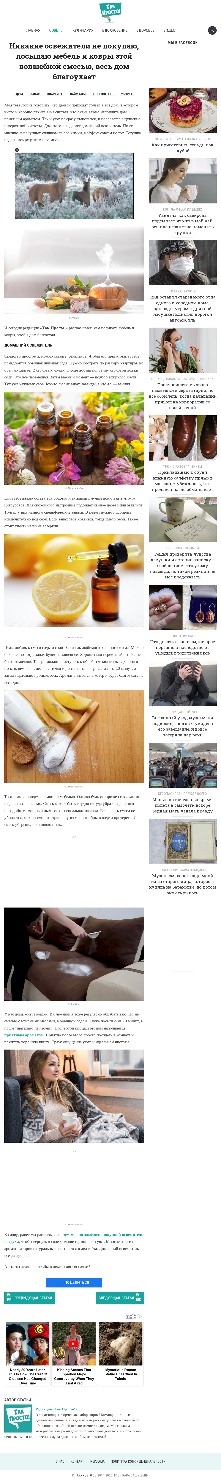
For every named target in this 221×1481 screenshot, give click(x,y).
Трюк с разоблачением (182, 467)
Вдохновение (115, 30)
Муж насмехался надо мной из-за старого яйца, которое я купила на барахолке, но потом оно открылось (182, 884)
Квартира (54, 94)
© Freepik (74, 317)
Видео (169, 30)
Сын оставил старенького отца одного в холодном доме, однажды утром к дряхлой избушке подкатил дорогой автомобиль (183, 308)
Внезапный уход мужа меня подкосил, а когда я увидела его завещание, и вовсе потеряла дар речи (182, 726)
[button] (17, 150)
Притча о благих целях (182, 209)
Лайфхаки (78, 94)
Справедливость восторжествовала (182, 379)
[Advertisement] (74, 869)
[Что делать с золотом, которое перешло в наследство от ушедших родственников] (183, 608)
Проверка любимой (182, 548)
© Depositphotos (74, 488)
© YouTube (74, 1004)
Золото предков (182, 636)
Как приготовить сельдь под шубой (182, 147)
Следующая (116, 1298)
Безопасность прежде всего (182, 794)
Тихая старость (182, 291)
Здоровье (145, 30)
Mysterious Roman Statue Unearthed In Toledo (120, 1374)
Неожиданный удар (183, 712)
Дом (19, 94)
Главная (32, 30)
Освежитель (103, 94)
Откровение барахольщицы (182, 870)
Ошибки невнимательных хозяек (182, 139)
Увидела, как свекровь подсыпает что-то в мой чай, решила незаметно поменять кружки (182, 223)
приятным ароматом (24, 1035)
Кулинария (82, 30)
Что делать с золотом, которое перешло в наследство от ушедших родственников (182, 647)
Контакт (77, 1461)
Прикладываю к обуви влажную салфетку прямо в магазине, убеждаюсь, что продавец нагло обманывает (182, 480)
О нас (60, 1461)
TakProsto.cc (86, 1475)
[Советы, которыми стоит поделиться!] (110, 10)
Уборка (127, 94)
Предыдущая (33, 1298)
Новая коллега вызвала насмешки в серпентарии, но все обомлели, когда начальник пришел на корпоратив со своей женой (182, 396)
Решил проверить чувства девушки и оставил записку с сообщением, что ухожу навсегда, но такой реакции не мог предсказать (182, 565)
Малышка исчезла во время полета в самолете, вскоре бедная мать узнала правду (182, 805)
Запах (35, 94)
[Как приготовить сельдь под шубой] (183, 112)
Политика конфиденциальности (138, 1461)
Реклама (97, 1461)
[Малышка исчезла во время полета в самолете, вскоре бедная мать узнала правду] (183, 766)
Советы (56, 30)
